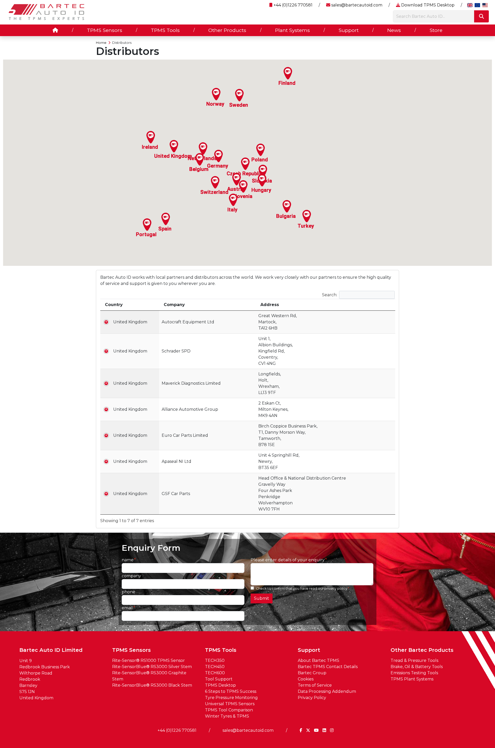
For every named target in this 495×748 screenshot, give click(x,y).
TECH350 (215, 660)
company (131, 575)
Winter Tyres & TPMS (227, 716)
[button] (218, 156)
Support (349, 30)
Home (101, 43)
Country (114, 304)
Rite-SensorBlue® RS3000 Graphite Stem (149, 675)
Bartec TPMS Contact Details (328, 666)
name (128, 559)
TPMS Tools (165, 30)
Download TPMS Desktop (427, 5)
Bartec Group (312, 672)
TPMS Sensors (104, 30)
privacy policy (335, 588)
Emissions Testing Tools (414, 672)
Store (436, 30)
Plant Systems (292, 30)
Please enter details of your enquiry (288, 559)
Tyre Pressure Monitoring (231, 697)
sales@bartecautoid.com (356, 5)
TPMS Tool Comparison (229, 710)
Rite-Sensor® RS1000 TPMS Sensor (148, 660)
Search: (329, 294)
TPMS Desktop (220, 685)
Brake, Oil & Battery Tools (417, 666)
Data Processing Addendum (327, 691)
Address (269, 304)
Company (174, 304)
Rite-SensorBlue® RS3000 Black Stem (152, 685)
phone (128, 591)
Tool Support (219, 679)
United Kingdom (130, 321)
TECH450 (215, 666)
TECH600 (215, 672)
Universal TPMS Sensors (229, 703)
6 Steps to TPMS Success (230, 691)
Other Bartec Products (422, 650)
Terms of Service (315, 685)
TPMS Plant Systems (412, 679)
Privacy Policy (312, 697)
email (127, 607)
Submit (261, 598)
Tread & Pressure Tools (414, 660)
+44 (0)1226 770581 (292, 5)
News (394, 30)
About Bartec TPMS (318, 660)
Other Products (227, 30)
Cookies (306, 679)
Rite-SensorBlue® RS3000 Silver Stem (152, 666)
